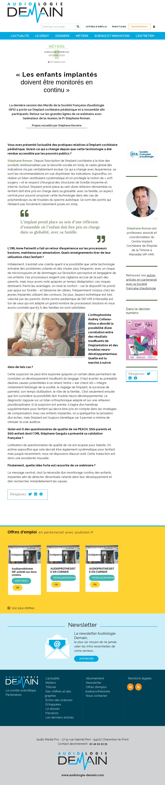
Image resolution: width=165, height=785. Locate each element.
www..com (82, 775)
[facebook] (41, 494)
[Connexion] (154, 26)
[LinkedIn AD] (130, 686)
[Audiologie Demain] (35, 11)
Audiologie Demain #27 (56, 52)
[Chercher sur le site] (78, 27)
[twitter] (30, 494)
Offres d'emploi (50, 532)
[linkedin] (35, 494)
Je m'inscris (86, 658)
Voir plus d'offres (23, 608)
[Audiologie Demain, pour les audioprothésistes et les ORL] (82, 760)
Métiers (57, 46)
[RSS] (138, 686)
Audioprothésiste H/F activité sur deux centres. (24, 571)
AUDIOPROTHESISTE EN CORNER (63, 570)
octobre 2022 (57, 55)
